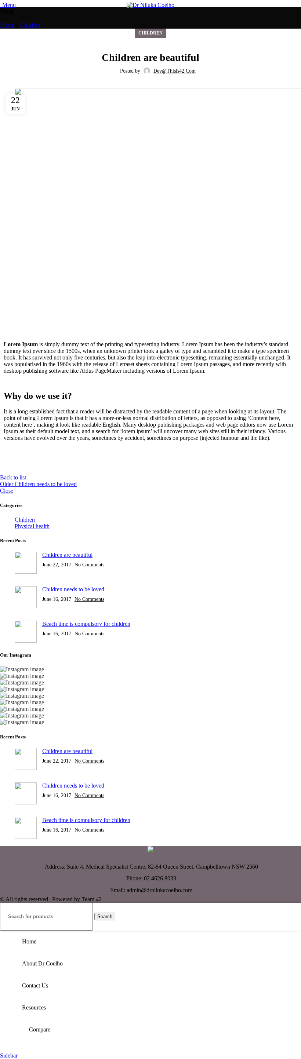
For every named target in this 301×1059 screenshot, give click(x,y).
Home (7, 25)
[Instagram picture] (150, 669)
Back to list (13, 477)
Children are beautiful (67, 555)
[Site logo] (150, 5)
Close (6, 490)
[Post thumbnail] (26, 563)
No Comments (89, 564)
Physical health (32, 526)
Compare (39, 1029)
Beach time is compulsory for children (86, 624)
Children (30, 25)
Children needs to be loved (73, 589)
